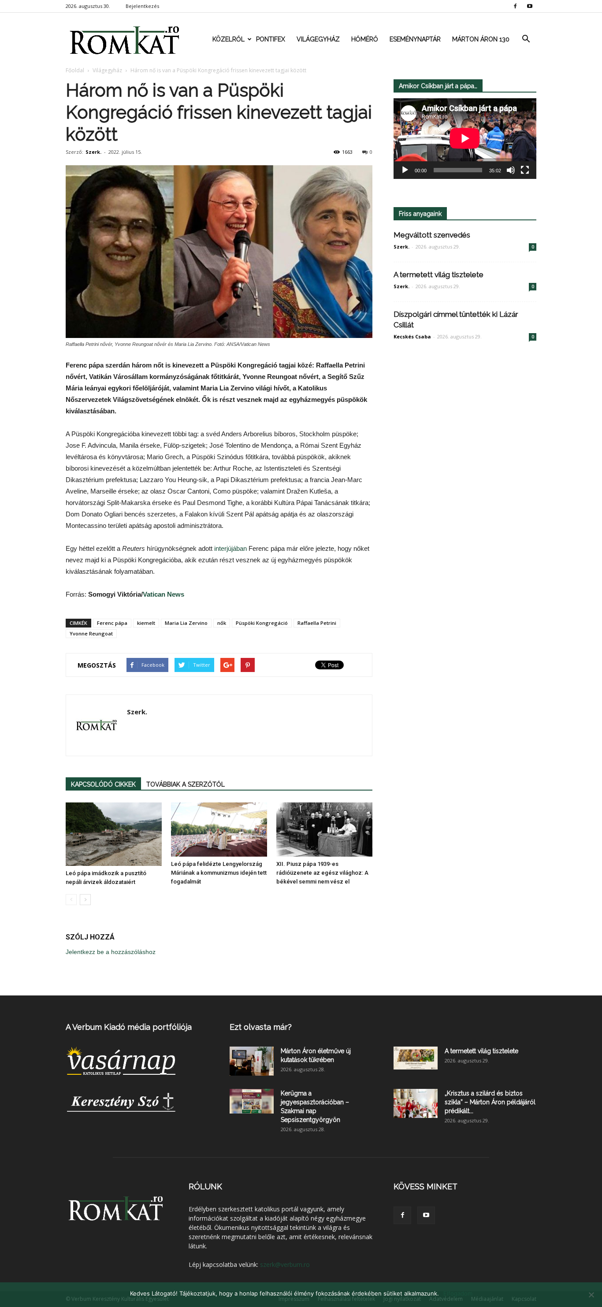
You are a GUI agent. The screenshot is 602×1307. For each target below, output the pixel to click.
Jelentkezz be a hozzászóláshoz (111, 951)
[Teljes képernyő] (524, 170)
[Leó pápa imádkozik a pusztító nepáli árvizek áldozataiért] (114, 834)
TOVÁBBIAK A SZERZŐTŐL (185, 784)
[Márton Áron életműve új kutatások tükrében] (252, 1061)
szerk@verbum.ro (285, 1264)
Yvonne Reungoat (91, 633)
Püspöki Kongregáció (262, 623)
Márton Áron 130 (480, 39)
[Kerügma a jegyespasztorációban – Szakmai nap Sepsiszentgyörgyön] (252, 1101)
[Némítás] (510, 170)
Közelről (228, 39)
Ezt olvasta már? (261, 1027)
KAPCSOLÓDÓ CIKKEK (103, 784)
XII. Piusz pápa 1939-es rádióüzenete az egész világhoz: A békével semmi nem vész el (322, 873)
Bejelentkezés (142, 6)
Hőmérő (364, 39)
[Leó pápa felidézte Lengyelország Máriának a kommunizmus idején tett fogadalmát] (219, 829)
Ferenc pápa (112, 623)
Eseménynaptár (415, 39)
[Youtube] (529, 6)
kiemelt (146, 623)
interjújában (231, 548)
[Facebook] (515, 6)
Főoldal (75, 70)
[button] (525, 39)
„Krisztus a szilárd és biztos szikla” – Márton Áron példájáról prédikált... (490, 1102)
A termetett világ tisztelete (438, 274)
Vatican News (163, 594)
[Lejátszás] (405, 170)
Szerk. (93, 152)
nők (221, 623)
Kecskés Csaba (412, 336)
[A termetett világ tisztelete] (416, 1058)
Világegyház (318, 39)
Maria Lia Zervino (186, 623)
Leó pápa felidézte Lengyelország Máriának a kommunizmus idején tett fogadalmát (219, 873)
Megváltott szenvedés (432, 234)
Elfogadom (457, 1293)
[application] (465, 138)
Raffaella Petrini (316, 623)
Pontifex (270, 39)
